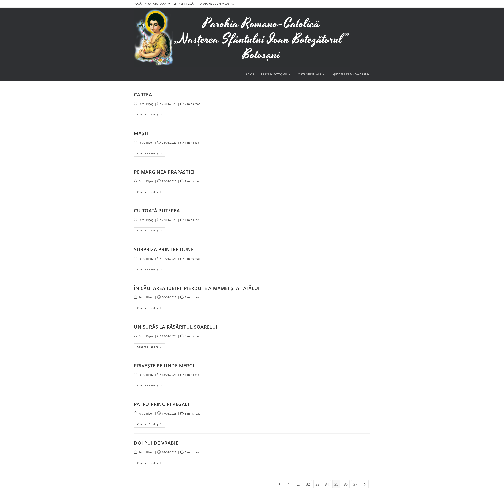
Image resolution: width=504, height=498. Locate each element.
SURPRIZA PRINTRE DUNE (164, 249)
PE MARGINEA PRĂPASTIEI (164, 172)
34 (327, 484)
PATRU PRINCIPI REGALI (161, 404)
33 (317, 484)
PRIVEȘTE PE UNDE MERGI (164, 365)
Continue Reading (151, 114)
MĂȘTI (141, 133)
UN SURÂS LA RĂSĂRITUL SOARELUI (175, 326)
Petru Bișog (145, 104)
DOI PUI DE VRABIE (156, 443)
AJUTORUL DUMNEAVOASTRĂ (217, 3)
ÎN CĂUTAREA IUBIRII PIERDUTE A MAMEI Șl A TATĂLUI (196, 288)
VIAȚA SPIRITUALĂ (184, 3)
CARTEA (143, 94)
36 (346, 484)
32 (308, 484)
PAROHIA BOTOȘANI (156, 3)
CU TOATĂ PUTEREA (157, 210)
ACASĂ (138, 3)
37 (355, 484)
